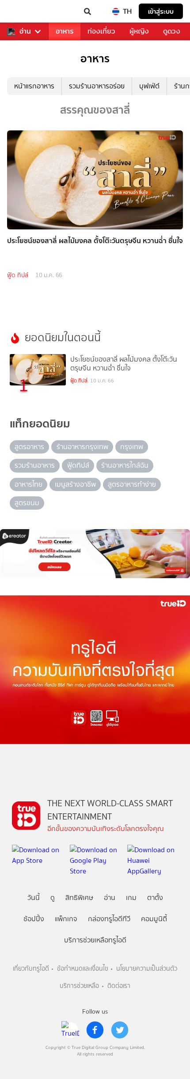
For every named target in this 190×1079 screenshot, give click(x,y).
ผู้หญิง (139, 31)
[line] (70, 1030)
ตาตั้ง (155, 897)
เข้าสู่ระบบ (161, 11)
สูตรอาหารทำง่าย (132, 484)
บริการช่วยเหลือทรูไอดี (95, 940)
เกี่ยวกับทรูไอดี (31, 968)
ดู (52, 897)
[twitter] (120, 1030)
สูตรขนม (27, 503)
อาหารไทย (28, 484)
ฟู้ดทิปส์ (78, 465)
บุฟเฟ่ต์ (149, 86)
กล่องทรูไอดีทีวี (109, 919)
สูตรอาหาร (29, 447)
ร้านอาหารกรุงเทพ (82, 447)
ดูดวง (171, 31)
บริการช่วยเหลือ (79, 986)
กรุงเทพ (131, 447)
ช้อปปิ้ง (33, 919)
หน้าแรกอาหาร (34, 86)
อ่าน (25, 31)
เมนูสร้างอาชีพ (75, 484)
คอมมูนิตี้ (154, 919)
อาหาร (64, 31)
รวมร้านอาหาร (35, 465)
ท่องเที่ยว (101, 31)
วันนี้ (33, 897)
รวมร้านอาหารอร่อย (97, 86)
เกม (131, 897)
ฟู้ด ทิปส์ (17, 275)
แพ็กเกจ (66, 919)
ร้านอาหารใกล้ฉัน (124, 465)
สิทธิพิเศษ (79, 897)
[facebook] (95, 1030)
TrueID (24, 11)
